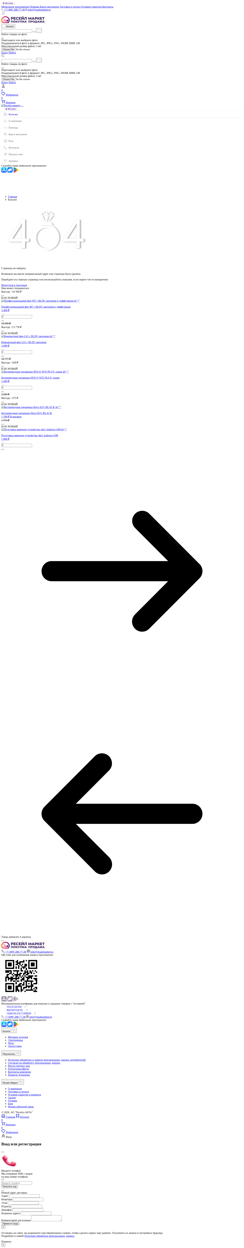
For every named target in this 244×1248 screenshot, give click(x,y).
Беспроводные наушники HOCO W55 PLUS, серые (30, 377)
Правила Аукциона (19, 1074)
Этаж (4, 1202)
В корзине (16, 416)
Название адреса (11, 1213)
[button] (5, 310)
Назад (4, 52)
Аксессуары (15, 1046)
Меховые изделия (18, 1037)
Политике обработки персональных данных (49, 1236)
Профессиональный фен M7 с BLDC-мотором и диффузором (36, 306)
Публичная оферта (18, 1068)
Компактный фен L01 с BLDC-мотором (23, 342)
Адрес (4, 1195)
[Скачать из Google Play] (16, 171)
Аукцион (13, 161)
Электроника (15, 1040)
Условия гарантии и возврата (24, 1094)
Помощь (13, 127)
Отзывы (12, 1100)
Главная (12, 196)
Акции (12, 1097)
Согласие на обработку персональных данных (34, 1062)
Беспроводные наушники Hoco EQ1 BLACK (26, 413)
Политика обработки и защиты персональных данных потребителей (47, 1059)
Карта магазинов (18, 134)
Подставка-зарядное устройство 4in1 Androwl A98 (29, 435)
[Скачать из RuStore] (10, 171)
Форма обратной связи (21, 1106)
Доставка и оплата (18, 1091)
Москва (9, 3)
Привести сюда (10, 1223)
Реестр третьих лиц (19, 1065)
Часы (11, 1043)
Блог (11, 141)
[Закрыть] (22, 106)
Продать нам (16, 154)
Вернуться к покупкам (14, 285)
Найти (12, 52)
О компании (15, 121)
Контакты (14, 147)
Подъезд (6, 1206)
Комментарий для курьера (16, 1220)
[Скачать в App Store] (4, 171)
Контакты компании (19, 1071)
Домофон (7, 1209)
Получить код (9, 1186)
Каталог (13, 114)
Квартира (6, 1199)
